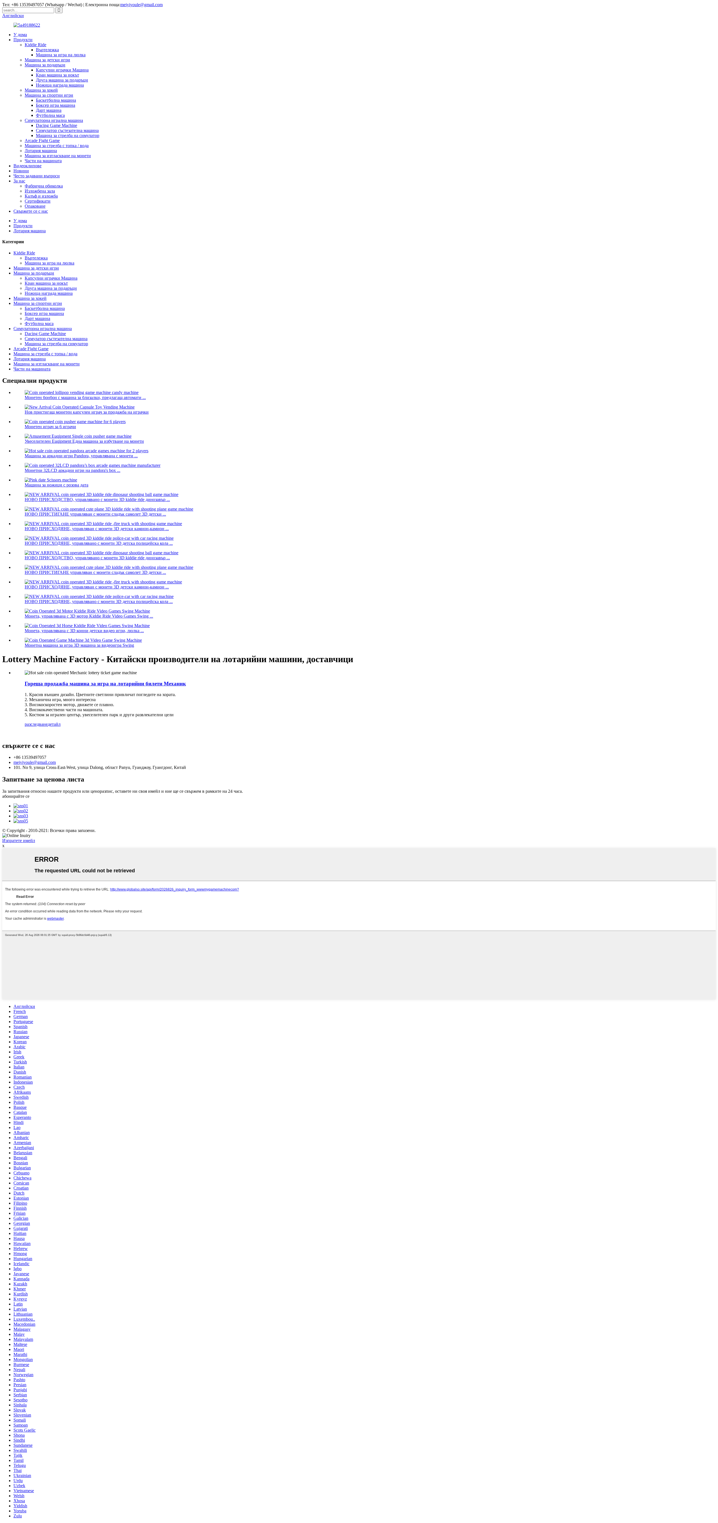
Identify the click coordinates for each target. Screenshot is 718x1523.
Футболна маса (50, 115)
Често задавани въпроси (36, 175)
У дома (20, 34)
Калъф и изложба (41, 196)
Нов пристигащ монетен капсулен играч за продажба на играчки (87, 412)
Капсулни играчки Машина (62, 70)
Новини (21, 170)
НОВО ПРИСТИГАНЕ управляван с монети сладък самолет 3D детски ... (95, 514)
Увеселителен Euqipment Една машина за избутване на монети (84, 441)
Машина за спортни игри (49, 95)
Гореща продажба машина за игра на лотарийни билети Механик (105, 684)
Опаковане (35, 206)
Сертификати (37, 201)
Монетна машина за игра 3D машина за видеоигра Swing (79, 645)
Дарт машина (48, 110)
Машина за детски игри (47, 59)
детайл (54, 724)
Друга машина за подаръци (62, 80)
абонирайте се (15, 796)
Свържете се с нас (30, 211)
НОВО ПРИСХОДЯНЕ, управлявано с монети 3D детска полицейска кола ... (99, 543)
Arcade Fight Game (42, 140)
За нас (19, 181)
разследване (36, 724)
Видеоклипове (27, 165)
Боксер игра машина (55, 105)
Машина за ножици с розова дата (56, 485)
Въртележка (47, 49)
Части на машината (43, 160)
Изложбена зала (40, 191)
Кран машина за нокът (57, 75)
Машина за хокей (41, 90)
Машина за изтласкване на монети (58, 155)
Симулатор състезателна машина (67, 130)
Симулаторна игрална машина (54, 120)
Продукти (23, 39)
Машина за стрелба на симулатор (67, 135)
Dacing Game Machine (56, 125)
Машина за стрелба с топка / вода (57, 145)
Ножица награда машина (60, 85)
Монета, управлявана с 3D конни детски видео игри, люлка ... (84, 630)
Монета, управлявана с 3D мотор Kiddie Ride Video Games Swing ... (89, 616)
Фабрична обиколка (44, 186)
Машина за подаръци (45, 64)
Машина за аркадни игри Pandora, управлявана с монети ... (81, 455)
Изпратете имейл (18, 840)
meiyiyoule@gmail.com (141, 4)
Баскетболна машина (56, 100)
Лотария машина (41, 150)
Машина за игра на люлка (61, 54)
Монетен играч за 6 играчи (50, 426)
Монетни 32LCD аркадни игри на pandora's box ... (72, 470)
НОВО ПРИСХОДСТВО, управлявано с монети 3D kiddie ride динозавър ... (97, 499)
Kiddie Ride (35, 44)
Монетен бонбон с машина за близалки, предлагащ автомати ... (85, 397)
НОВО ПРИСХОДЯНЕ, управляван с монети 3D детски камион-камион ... (97, 528)
